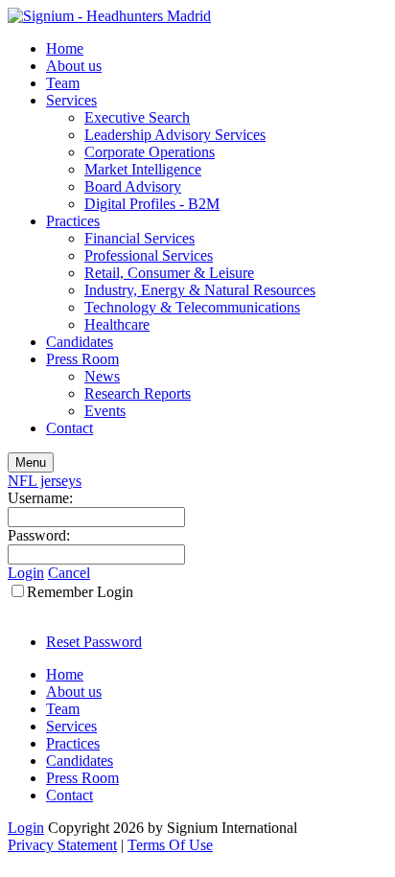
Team (63, 83)
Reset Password (94, 642)
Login (26, 573)
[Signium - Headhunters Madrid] (109, 16)
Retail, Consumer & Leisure (169, 273)
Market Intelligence (142, 169)
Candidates (79, 342)
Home (64, 48)
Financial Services (139, 238)
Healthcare (117, 324)
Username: (40, 498)
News (102, 376)
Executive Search (137, 117)
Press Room (82, 359)
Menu (30, 462)
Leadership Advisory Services (175, 135)
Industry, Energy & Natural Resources (199, 290)
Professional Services (148, 255)
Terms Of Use (170, 845)
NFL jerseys (44, 481)
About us (74, 66)
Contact (69, 428)
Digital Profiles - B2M (152, 204)
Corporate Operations (149, 152)
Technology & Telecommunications (192, 307)
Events (105, 411)
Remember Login (80, 592)
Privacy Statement (62, 845)
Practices (73, 221)
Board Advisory (132, 186)
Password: (39, 535)
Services (71, 100)
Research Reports (137, 393)
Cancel (69, 573)
